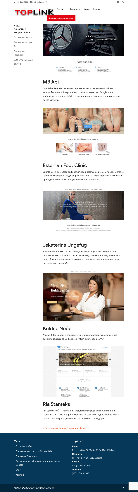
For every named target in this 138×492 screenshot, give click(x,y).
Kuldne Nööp (57, 328)
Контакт (97, 9)
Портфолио (75, 9)
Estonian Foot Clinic (65, 165)
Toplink (17, 487)
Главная (50, 9)
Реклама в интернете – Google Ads (34, 451)
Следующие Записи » (78, 428)
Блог (18, 469)
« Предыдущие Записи (55, 428)
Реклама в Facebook (26, 456)
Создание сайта (24, 446)
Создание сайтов (23, 37)
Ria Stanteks (56, 404)
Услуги (60, 9)
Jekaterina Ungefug (65, 245)
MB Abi (51, 82)
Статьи (87, 9)
